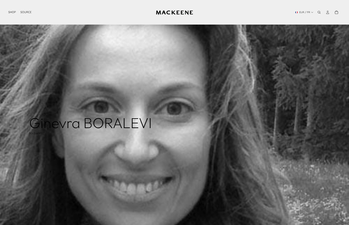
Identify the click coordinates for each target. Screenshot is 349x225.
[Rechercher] (319, 12)
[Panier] (336, 12)
